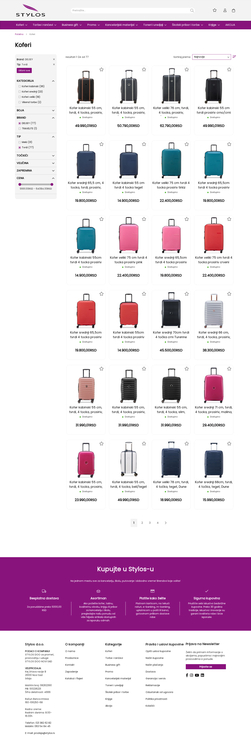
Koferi (108, 651)
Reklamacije (153, 685)
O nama (70, 651)
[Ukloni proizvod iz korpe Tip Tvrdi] (54, 64)
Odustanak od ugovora (159, 692)
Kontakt (69, 665)
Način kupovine (155, 658)
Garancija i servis (156, 678)
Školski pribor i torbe (117, 692)
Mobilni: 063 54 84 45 (37, 726)
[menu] (126, 25)
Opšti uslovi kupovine (158, 651)
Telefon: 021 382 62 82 (38, 723)
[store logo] (30, 10)
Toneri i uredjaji (114, 685)
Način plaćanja (154, 665)
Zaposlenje (71, 671)
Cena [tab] (20, 178)
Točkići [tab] (22, 155)
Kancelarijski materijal (118, 678)
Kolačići (150, 705)
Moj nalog (225, 10)
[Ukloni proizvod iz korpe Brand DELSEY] (54, 59)
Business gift (112, 665)
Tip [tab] (19, 137)
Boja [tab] (20, 110)
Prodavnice (72, 658)
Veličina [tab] (23, 163)
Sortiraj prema (181, 57)
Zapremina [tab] (24, 170)
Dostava (151, 671)
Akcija (108, 705)
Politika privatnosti (156, 699)
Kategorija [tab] (25, 81)
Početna (19, 34)
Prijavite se (205, 666)
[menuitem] (20, 25)
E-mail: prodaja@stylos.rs (40, 733)
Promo (109, 671)
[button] (101, 69)
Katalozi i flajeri (74, 678)
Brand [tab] (21, 118)
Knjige (108, 699)
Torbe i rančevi (114, 658)
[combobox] (133, 10)
